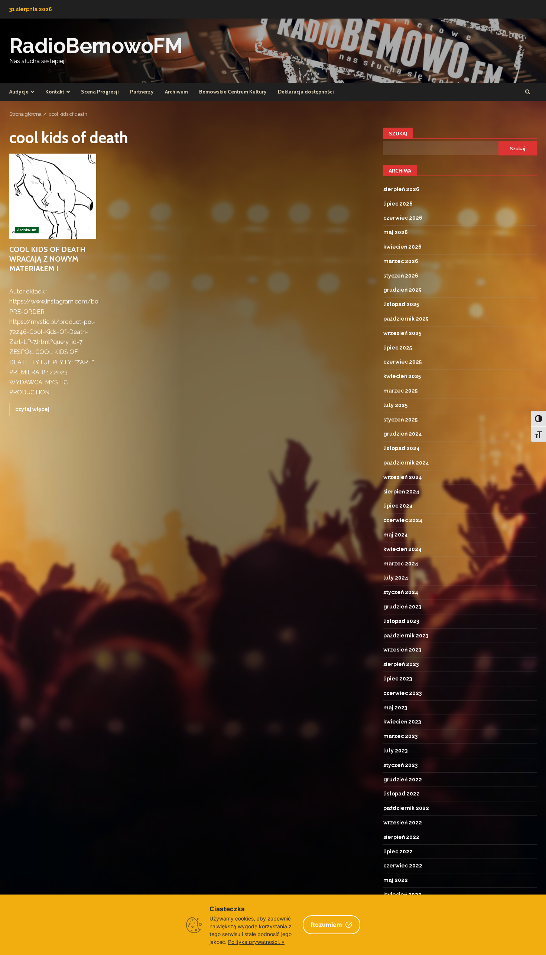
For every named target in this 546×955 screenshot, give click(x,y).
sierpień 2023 (401, 664)
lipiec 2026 (398, 204)
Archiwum (176, 91)
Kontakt (54, 91)
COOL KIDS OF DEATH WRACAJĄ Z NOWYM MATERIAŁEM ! (52, 196)
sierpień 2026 (401, 189)
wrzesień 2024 (402, 477)
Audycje (19, 91)
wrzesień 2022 (402, 823)
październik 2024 (406, 463)
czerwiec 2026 (402, 218)
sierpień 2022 (401, 837)
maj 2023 (395, 707)
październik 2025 (405, 319)
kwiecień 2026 (402, 247)
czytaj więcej (32, 409)
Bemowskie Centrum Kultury (233, 91)
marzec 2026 (400, 261)
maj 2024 (395, 535)
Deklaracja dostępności (306, 91)
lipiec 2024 (398, 506)
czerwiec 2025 (402, 362)
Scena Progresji (100, 91)
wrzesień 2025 (402, 333)
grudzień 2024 (402, 434)
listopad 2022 (401, 794)
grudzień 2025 (402, 290)
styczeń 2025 (400, 420)
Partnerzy (142, 91)
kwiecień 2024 (402, 549)
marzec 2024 (400, 564)
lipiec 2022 (398, 851)
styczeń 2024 (400, 592)
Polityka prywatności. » (256, 942)
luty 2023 (395, 751)
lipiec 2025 (397, 348)
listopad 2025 (401, 304)
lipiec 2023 (397, 679)
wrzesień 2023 (402, 650)
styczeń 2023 (400, 765)
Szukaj (398, 133)
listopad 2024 (401, 448)
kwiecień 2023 (402, 722)
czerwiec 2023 (402, 693)
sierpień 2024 (401, 492)
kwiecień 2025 (402, 376)
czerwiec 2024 (402, 520)
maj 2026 (395, 232)
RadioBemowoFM (96, 45)
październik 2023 (405, 636)
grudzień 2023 (402, 607)
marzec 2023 (400, 736)
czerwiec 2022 (402, 866)
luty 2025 (395, 405)
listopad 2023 (401, 621)
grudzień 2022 (402, 779)
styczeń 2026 (400, 276)
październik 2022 (406, 808)
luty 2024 (395, 578)
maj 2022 (395, 880)
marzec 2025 (400, 391)
